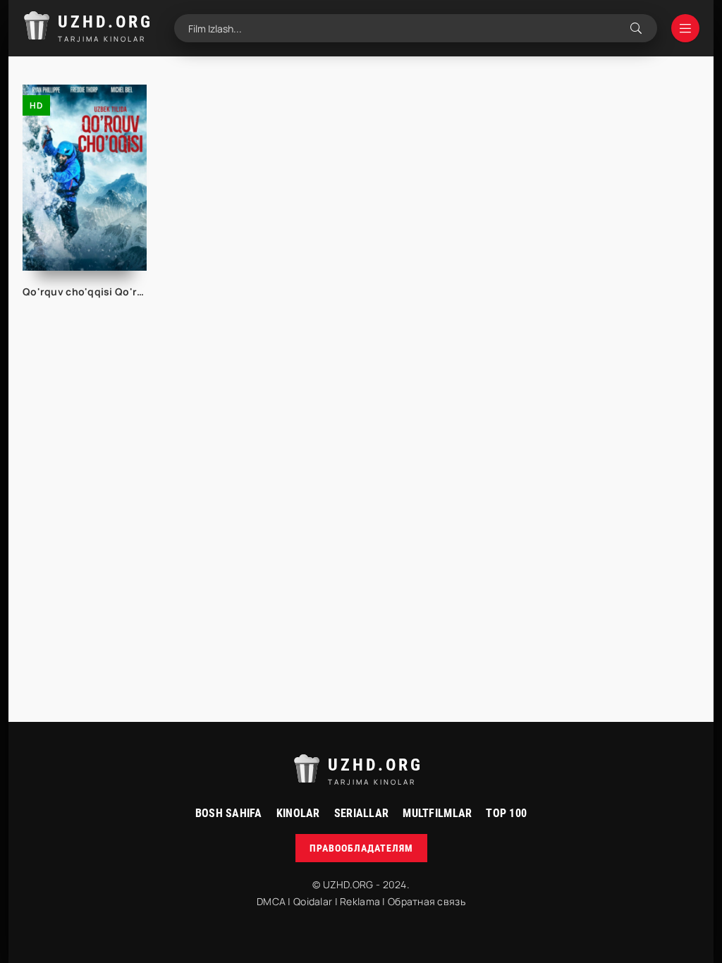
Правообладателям (361, 848)
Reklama (360, 901)
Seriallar (361, 813)
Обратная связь (426, 901)
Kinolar (298, 813)
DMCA (271, 901)
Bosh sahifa (228, 813)
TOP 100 (506, 813)
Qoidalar (312, 901)
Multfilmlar (437, 813)
